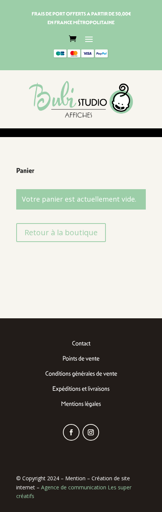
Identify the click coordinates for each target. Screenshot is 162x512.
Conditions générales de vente (81, 374)
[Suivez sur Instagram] (91, 432)
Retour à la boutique (61, 232)
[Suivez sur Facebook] (71, 432)
